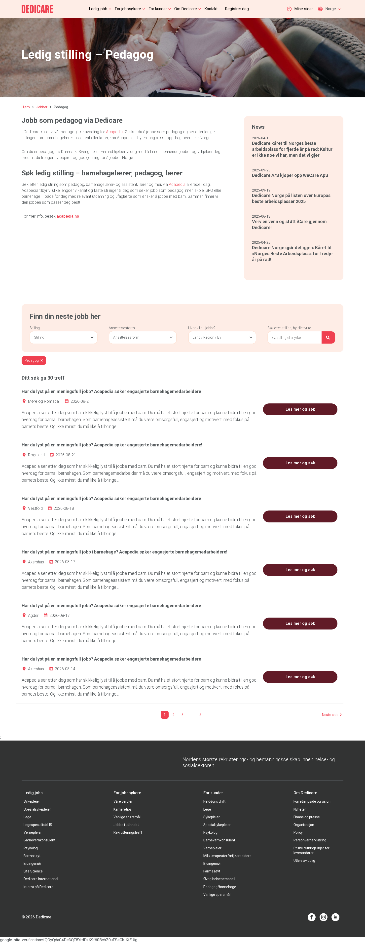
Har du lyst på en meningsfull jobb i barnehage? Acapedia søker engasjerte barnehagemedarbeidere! (124, 551)
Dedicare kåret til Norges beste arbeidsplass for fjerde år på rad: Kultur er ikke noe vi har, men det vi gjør (292, 149)
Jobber (41, 107)
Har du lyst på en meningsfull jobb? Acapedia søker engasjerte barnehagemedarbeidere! (112, 444)
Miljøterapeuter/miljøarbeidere (227, 856)
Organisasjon (303, 825)
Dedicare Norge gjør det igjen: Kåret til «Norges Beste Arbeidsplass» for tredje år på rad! (292, 253)
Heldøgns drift (214, 801)
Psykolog (31, 848)
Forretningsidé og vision (311, 801)
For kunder (157, 8)
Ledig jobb (98, 8)
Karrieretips (122, 809)
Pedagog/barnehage (219, 887)
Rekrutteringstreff (127, 832)
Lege (27, 817)
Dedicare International (41, 879)
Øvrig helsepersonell (219, 879)
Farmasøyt (32, 856)
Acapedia (114, 131)
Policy (298, 832)
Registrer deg (237, 8)
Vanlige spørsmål (127, 817)
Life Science (33, 871)
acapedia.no (68, 216)
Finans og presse (306, 817)
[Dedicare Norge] (37, 9)
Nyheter (299, 809)
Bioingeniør (32, 863)
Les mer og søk (300, 409)
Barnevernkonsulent (39, 840)
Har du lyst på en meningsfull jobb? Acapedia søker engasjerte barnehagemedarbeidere (111, 391)
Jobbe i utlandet (126, 825)
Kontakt (211, 8)
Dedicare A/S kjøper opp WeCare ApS (290, 175)
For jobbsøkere (128, 8)
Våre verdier (123, 801)
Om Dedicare (185, 8)
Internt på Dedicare (38, 887)
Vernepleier (33, 832)
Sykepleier (32, 801)
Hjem (26, 107)
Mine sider (303, 8)
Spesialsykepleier (37, 809)
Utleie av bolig (304, 861)
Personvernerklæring (309, 840)
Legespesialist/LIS (38, 825)
